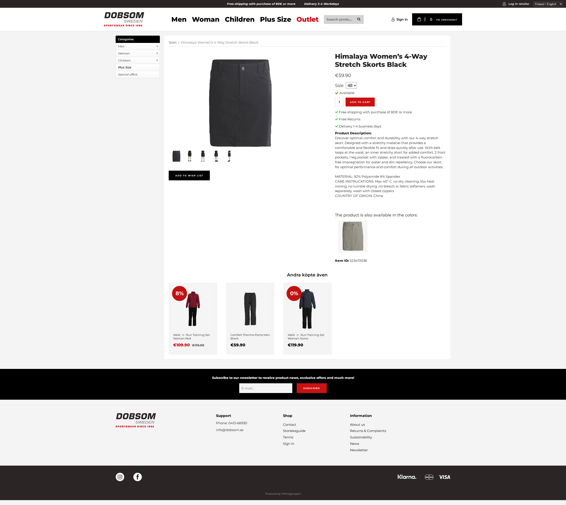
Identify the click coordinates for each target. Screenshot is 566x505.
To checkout (446, 19)
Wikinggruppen (291, 493)
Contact (289, 424)
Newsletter (359, 450)
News (354, 443)
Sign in (402, 19)
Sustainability (361, 437)
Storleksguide (294, 431)
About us (357, 424)
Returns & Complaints (368, 431)
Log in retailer (518, 4)
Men (179, 19)
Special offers (127, 74)
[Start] (124, 19)
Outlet (307, 19)
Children (240, 19)
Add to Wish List (189, 175)
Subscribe (311, 388)
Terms (288, 437)
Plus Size (275, 19)
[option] (193, 318)
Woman (206, 19)
